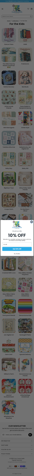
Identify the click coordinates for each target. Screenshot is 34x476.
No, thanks (17, 254)
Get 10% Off (17, 249)
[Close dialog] (31, 222)
